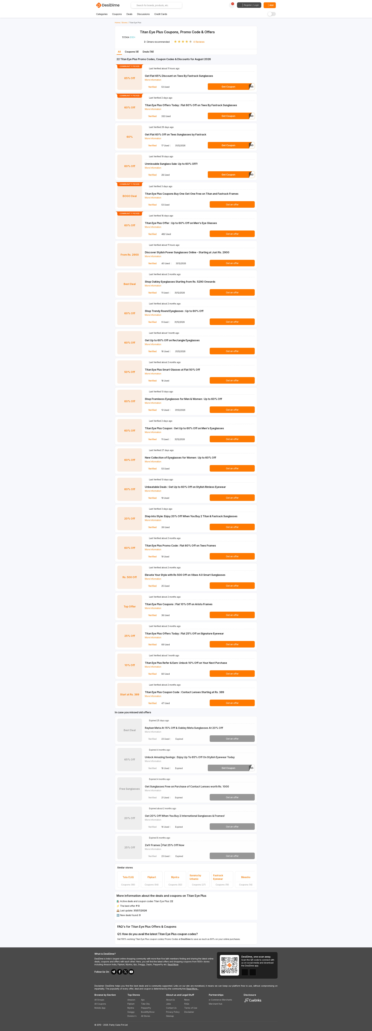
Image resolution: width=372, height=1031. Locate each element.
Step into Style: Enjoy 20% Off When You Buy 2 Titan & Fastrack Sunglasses (191, 516)
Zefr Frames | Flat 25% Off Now (164, 845)
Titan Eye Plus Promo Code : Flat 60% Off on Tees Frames (180, 545)
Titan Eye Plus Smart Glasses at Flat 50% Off (172, 369)
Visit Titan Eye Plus (128, 41)
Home (117, 22)
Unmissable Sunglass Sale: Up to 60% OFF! (171, 163)
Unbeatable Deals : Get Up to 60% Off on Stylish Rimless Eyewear (185, 486)
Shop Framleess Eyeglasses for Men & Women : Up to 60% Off (183, 398)
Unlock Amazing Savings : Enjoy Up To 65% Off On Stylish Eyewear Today (190, 757)
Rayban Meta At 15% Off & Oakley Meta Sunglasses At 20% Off (184, 727)
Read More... (192, 988)
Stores (124, 22)
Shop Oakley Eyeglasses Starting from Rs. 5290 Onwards (180, 281)
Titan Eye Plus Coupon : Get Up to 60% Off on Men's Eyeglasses (184, 428)
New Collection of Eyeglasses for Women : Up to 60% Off (180, 457)
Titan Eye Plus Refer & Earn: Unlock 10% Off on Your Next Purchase (186, 662)
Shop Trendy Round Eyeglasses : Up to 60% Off (174, 311)
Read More (173, 964)
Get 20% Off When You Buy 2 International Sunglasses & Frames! (185, 815)
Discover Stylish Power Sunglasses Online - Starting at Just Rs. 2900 (187, 252)
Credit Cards (160, 14)
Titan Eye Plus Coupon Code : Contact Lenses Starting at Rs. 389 (184, 692)
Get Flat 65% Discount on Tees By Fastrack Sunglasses (179, 75)
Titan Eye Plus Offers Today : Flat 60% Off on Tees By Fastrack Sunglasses (191, 105)
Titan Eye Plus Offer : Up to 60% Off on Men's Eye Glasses (181, 223)
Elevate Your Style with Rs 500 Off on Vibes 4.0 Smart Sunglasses (185, 574)
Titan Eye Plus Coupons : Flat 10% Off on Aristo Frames (178, 604)
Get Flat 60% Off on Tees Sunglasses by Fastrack (175, 134)
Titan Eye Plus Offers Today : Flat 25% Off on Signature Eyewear (184, 633)
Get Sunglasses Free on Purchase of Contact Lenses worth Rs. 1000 (187, 786)
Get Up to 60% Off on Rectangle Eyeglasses (172, 340)
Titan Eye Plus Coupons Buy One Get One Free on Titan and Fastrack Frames (191, 193)
